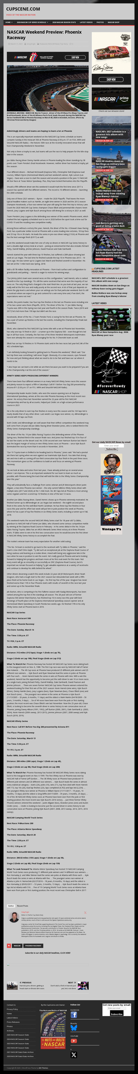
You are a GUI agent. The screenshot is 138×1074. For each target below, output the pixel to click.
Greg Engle (31, 44)
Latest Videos (86, 22)
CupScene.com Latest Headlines (106, 270)
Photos (100, 22)
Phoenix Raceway (33, 946)
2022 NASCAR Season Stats (18, 1048)
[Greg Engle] (13, 921)
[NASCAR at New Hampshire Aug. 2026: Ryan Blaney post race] (111, 320)
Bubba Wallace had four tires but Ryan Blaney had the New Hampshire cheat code (111, 252)
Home (8, 22)
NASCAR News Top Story (58, 44)
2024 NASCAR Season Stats (18, 1039)
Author (11, 906)
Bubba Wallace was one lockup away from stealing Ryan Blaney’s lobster (110, 193)
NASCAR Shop (113, 22)
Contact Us (11, 1005)
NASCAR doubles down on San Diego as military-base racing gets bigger (110, 164)
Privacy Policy (12, 1009)
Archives (10, 1030)
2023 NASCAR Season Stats (18, 1043)
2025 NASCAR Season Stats (18, 1035)
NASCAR (17, 946)
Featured (43, 44)
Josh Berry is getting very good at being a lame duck (110, 224)
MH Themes (43, 1068)
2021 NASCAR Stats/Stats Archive (20, 1052)
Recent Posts (22, 906)
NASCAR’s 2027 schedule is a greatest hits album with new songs (111, 134)
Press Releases (13, 1022)
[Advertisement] (111, 421)
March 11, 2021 (17, 44)
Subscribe (111, 449)
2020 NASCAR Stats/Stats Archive (20, 1056)
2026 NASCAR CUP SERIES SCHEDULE (31, 22)
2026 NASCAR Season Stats (64, 22)
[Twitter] (85, 912)
